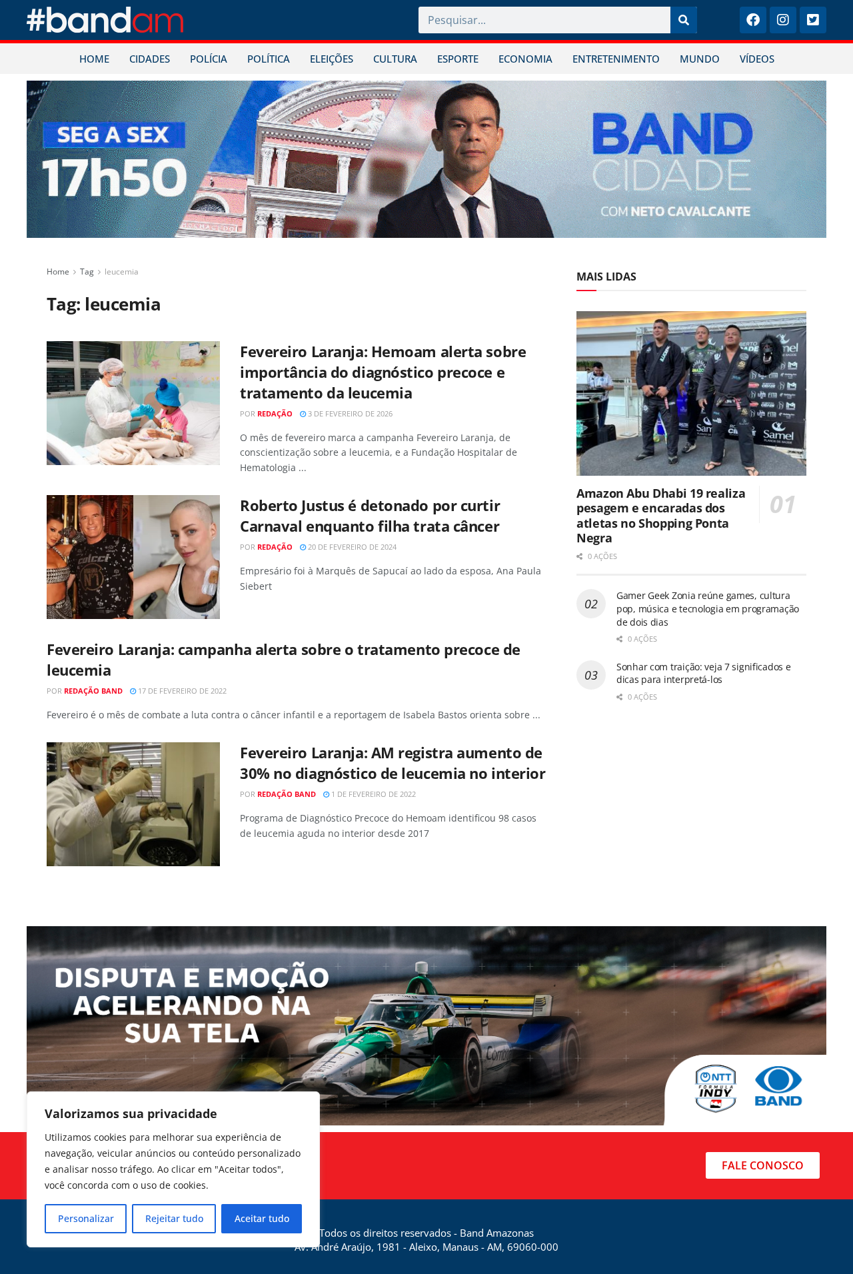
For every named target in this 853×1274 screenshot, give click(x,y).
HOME (94, 58)
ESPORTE (457, 58)
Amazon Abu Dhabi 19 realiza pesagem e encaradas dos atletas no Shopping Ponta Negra (660, 515)
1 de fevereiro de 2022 (372, 794)
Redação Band (93, 691)
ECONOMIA (525, 58)
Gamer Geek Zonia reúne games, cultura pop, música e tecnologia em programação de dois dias (707, 608)
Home (58, 271)
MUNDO (700, 58)
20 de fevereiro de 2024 (351, 547)
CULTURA (395, 58)
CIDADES (149, 58)
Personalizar (86, 1218)
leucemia (122, 271)
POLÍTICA (268, 58)
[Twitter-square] (813, 20)
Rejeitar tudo (174, 1218)
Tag (87, 271)
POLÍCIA (208, 58)
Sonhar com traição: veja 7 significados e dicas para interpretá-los (703, 673)
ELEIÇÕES (331, 58)
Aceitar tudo (262, 1218)
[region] (173, 1169)
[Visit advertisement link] (426, 159)
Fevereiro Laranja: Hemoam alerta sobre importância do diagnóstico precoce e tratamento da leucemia (383, 371)
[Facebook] (753, 20)
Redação (275, 413)
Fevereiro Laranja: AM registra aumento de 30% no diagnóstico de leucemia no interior (393, 762)
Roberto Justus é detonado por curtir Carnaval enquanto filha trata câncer (370, 515)
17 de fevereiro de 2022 (181, 691)
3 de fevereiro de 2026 (349, 413)
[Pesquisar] (683, 20)
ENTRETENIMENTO (616, 58)
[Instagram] (783, 20)
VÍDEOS (757, 58)
